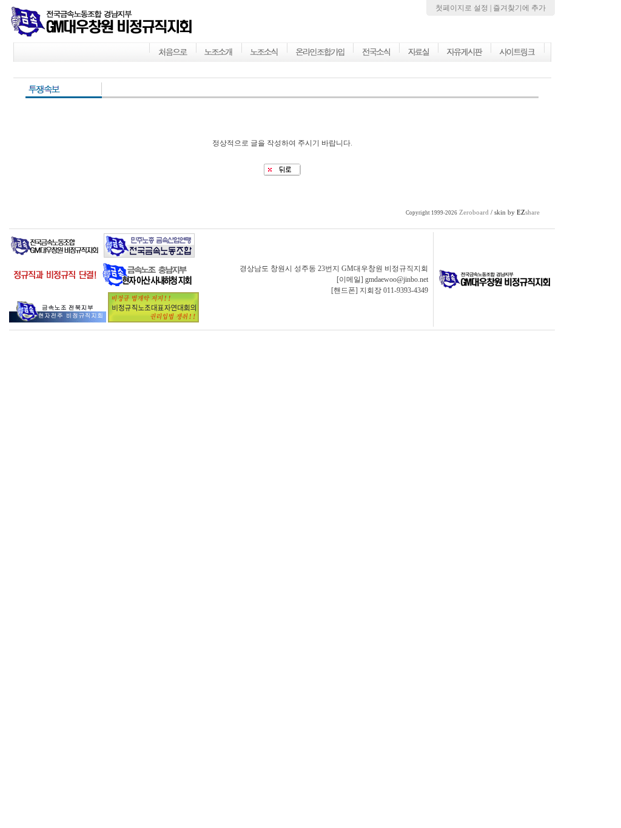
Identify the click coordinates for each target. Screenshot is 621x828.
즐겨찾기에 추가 (519, 8)
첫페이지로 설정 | (464, 8)
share (528, 212)
